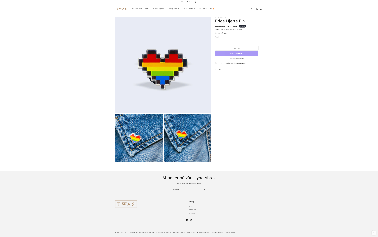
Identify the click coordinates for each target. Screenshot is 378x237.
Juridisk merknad (230, 232)
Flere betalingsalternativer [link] (237, 58)
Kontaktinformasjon (217, 232)
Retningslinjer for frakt (203, 232)
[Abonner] (204, 189)
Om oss (192, 213)
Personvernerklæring (179, 232)
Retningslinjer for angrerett (163, 232)
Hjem (191, 206)
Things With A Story (126, 232)
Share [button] (219, 69)
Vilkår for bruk (191, 232)
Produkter (192, 209)
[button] (147, 9)
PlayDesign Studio (148, 232)
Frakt (228, 29)
